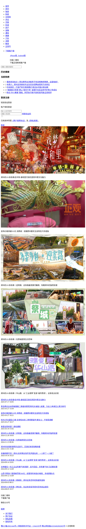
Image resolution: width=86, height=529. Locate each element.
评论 (7, 20)
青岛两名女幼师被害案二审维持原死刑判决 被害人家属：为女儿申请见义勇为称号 (33, 406)
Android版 (21, 56)
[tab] (43, 102)
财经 (7, 14)
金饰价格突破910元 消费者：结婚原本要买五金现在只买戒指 (25, 413)
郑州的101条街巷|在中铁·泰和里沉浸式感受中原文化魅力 (23, 400)
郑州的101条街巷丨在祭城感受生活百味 (16, 440)
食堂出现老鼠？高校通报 (11, 427)
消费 (7, 41)
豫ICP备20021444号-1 (9, 526)
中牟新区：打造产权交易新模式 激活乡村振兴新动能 (27, 87)
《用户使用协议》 (19, 121)
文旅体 (8, 17)
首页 (7, 6)
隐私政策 (9, 519)
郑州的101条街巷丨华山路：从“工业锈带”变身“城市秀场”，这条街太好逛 (30, 460)
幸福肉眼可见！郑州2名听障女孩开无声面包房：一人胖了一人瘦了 (27, 453)
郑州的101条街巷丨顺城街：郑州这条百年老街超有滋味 (23, 480)
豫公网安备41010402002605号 (53, 526)
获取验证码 (26, 114)
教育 (7, 44)
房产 (7, 28)
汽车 (7, 38)
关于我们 (9, 513)
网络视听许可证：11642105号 (29, 526)
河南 (7, 22)
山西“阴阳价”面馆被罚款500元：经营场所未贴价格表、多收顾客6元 (27, 473)
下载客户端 (9, 51)
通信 (7, 33)
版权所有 (9, 522)
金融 (7, 30)
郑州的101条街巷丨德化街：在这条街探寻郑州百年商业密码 (24, 487)
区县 (7, 25)
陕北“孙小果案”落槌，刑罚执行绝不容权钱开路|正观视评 (29, 93)
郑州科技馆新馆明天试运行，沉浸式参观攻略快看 (20, 447)
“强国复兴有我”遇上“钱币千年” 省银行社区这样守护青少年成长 (32, 90)
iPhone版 (13, 56)
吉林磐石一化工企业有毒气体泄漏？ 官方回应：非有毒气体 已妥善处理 (29, 467)
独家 (7, 12)
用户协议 (9, 516)
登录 (2, 125)
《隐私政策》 (33, 121)
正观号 (8, 46)
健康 (7, 36)
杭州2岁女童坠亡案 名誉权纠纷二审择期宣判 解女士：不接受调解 (27, 420)
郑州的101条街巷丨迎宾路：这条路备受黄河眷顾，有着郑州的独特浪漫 (29, 433)
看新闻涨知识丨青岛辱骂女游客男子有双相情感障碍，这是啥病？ (33, 82)
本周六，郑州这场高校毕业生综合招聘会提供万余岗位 (28, 84)
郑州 (7, 9)
